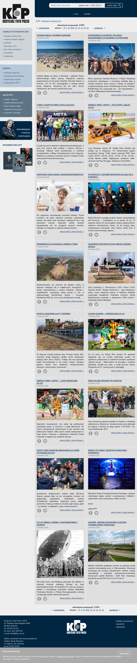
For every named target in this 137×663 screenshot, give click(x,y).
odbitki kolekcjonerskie (13, 103)
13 (79, 28)
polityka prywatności (124, 621)
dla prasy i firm (10, 46)
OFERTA (6, 68)
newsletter (8, 53)
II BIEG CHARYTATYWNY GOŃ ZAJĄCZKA (55, 105)
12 (76, 28)
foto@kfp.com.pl (17, 633)
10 (69, 28)
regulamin (120, 624)
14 (82, 28)
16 (88, 28)
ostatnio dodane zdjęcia (14, 39)
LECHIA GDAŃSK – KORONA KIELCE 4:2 (106, 314)
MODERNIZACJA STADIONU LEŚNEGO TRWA (57, 244)
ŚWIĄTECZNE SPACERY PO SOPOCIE (105, 381)
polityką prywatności (65, 656)
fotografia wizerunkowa (14, 76)
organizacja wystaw (12, 79)
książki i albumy (11, 99)
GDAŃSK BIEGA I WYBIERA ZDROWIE (54, 35)
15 (85, 28)
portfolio (7, 43)
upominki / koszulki (12, 113)
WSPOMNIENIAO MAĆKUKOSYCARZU (23, 132)
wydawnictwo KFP (12, 83)
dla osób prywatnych (13, 49)
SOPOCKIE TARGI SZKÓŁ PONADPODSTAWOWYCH (60, 174)
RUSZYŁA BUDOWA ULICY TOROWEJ (54, 314)
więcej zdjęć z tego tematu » (72, 92)
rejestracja (8, 56)
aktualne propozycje (12, 36)
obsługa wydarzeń (12, 73)
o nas (76, 14)
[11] (72, 28)
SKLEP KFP (8, 95)
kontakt (87, 14)
